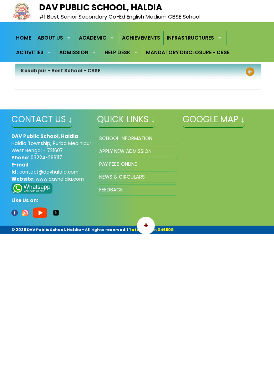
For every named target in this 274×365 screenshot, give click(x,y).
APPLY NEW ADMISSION (125, 151)
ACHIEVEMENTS (141, 37)
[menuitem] (24, 38)
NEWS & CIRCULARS (122, 177)
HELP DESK (117, 52)
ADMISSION (73, 52)
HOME (23, 37)
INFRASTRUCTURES (190, 37)
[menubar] (137, 45)
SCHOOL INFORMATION (125, 138)
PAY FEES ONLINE (118, 164)
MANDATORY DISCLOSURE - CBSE (187, 52)
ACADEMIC (92, 37)
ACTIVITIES (30, 52)
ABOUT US (50, 37)
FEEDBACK (111, 189)
